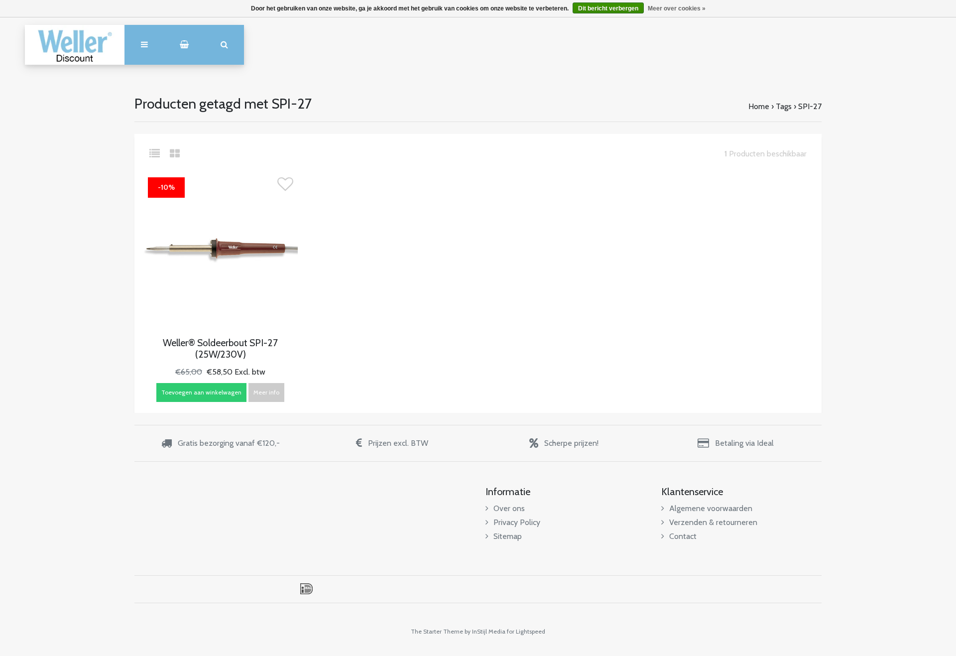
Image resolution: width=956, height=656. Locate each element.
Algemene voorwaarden (710, 508)
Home (758, 106)
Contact (683, 536)
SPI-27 (810, 106)
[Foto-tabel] (175, 153)
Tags (784, 106)
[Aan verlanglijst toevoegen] (285, 187)
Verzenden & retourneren (713, 522)
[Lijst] (158, 153)
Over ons (509, 508)
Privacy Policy (516, 522)
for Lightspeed (526, 631)
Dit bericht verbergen (608, 8)
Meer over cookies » (677, 8)
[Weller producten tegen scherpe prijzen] (74, 45)
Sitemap (507, 536)
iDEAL (306, 588)
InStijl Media (488, 631)
